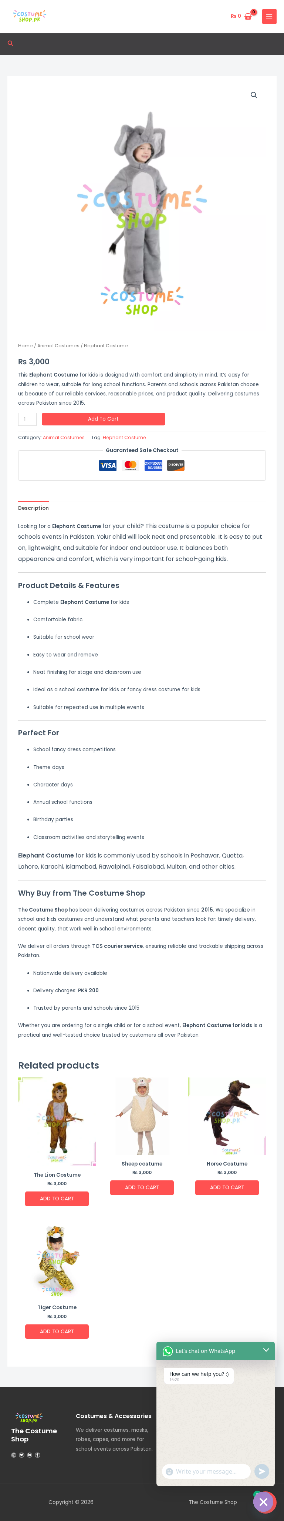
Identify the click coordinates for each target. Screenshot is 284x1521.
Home (25, 345)
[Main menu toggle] (269, 16)
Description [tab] (33, 508)
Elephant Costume (124, 437)
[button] (10, 44)
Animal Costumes (58, 345)
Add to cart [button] (57, 1198)
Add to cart (103, 418)
